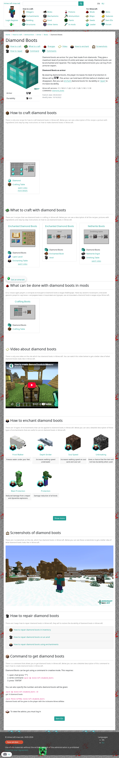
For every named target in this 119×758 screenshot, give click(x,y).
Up (9, 754)
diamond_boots (58, 91)
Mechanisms (52, 16)
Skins (108, 12)
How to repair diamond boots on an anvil (32, 637)
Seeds (92, 20)
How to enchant (82, 46)
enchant (68, 81)
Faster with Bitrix (12, 742)
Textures (109, 16)
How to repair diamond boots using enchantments (36, 644)
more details (23, 191)
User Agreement (21, 750)
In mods (72, 24)
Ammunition (73, 16)
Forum (108, 24)
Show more (60, 518)
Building (29, 20)
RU (103, 3)
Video (64, 46)
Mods (92, 12)
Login (8, 20)
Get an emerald (18, 279)
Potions (71, 12)
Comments (51, 51)
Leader (93, 24)
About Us (9, 750)
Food (49, 20)
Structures (30, 24)
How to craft (15, 46)
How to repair (16, 51)
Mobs (49, 12)
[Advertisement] (59, 143)
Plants (71, 20)
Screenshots (101, 46)
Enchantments (32, 16)
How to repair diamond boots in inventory (32, 629)
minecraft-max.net (12, 3)
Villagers (30, 12)
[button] (14, 575)
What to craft (34, 46)
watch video (22, 188)
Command (34, 51)
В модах (51, 46)
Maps (92, 16)
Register (14, 20)
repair (103, 81)
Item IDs (109, 20)
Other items (52, 24)
